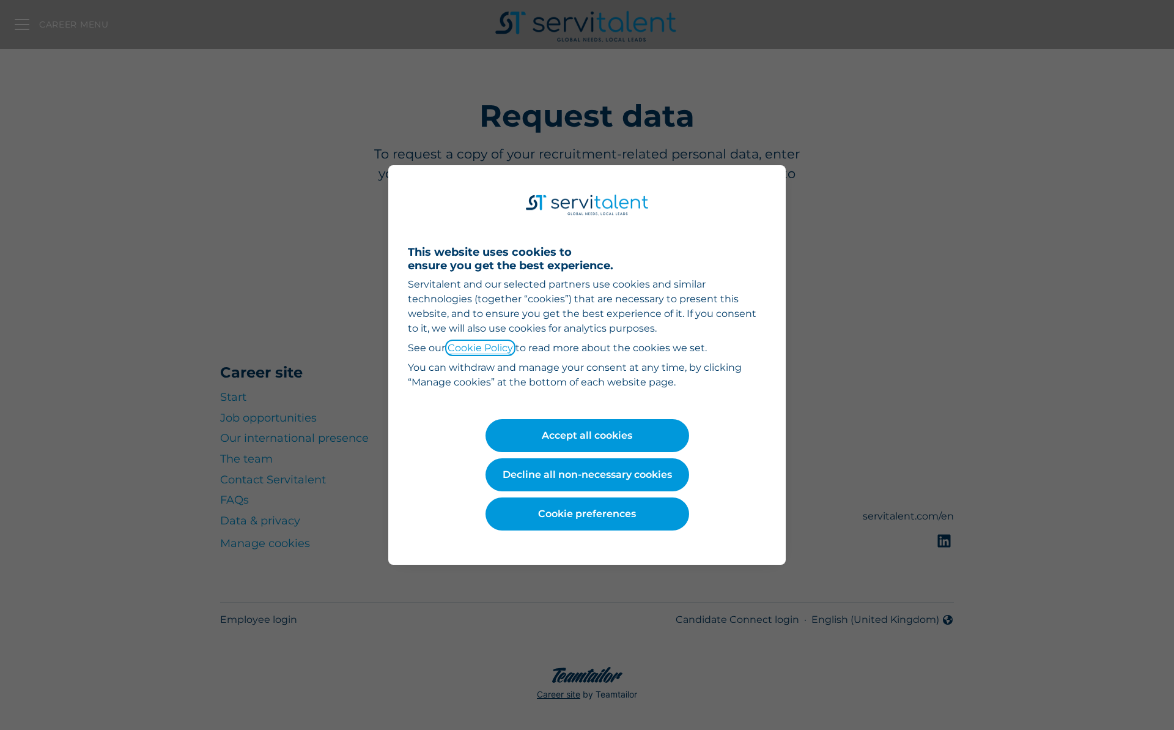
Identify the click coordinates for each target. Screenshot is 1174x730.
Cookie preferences (587, 514)
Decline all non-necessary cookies (587, 474)
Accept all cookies (587, 435)
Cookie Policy (480, 348)
